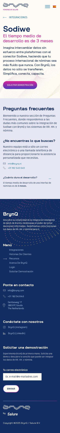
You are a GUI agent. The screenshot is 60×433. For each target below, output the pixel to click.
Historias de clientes (20, 254)
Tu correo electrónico (15, 370)
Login (12, 267)
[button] (30, 176)
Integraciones (16, 249)
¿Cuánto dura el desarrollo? (20, 177)
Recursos (14, 258)
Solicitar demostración (21, 271)
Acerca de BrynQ (18, 262)
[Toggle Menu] (47, 6)
